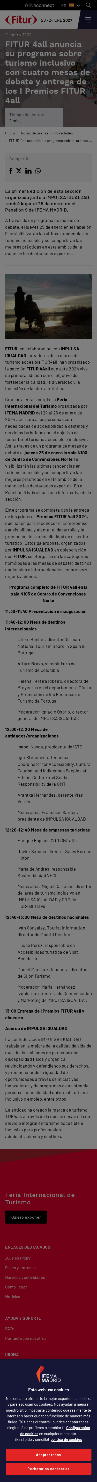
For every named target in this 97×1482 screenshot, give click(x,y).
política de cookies (66, 1439)
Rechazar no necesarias (48, 1469)
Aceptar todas (48, 1455)
